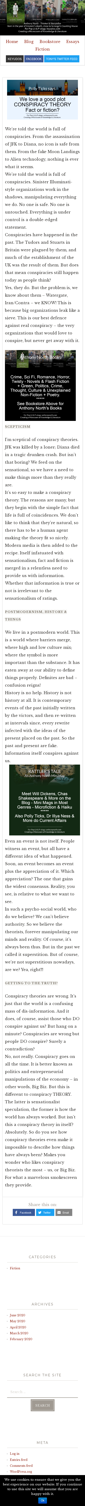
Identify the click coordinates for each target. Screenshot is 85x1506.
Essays (72, 41)
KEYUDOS (15, 59)
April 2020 (18, 1327)
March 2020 (19, 1333)
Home (12, 41)
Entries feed (18, 1460)
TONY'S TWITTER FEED (61, 59)
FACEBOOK (34, 59)
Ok (42, 1500)
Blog (29, 41)
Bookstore (49, 41)
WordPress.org (21, 1471)
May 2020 (17, 1321)
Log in (14, 1453)
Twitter (47, 1212)
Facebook (25, 1212)
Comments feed (21, 1465)
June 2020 (17, 1315)
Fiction (42, 49)
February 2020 (21, 1339)
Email (66, 1212)
